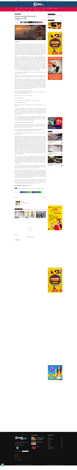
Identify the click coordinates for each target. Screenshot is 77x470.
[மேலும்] (23, 443)
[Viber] (25, 22)
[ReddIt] (41, 22)
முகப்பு (15, 12)
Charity (44, 8)
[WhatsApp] (23, 22)
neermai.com (33, 188)
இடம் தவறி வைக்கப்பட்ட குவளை (54, 164)
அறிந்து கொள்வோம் (18, 10)
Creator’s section (36, 10)
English (21, 8)
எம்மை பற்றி (47, 464)
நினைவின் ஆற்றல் (38, 218)
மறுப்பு (55, 464)
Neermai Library (49, 8)
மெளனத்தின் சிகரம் (52, 141)
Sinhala (16, 8)
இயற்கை (49, 140)
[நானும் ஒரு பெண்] (30, 214)
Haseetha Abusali (50, 154)
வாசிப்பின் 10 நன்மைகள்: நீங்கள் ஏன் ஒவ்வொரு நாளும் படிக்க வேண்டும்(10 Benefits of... (40, 438)
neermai (30, 188)
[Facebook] (15, 0)
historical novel (19, 188)
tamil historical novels (38, 188)
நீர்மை (43, 188)
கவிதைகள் (35, 8)
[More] (44, 22)
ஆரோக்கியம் (56, 8)
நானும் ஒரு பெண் (27, 218)
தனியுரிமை (58, 464)
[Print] (33, 22)
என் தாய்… (37, 446)
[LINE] (27, 22)
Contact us (61, 0)
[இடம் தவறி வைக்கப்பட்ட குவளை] (55, 159)
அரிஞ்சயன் (18, 20)
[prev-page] (15, 220)
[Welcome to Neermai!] (33, 443)
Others (43, 10)
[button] (61, 8)
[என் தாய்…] (33, 447)
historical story (24, 188)
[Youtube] (18, 0)
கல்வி (40, 8)
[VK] (39, 22)
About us (58, 0)
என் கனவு (16, 197)
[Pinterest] (37, 22)
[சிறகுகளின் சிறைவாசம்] (19, 214)
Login (55, 0)
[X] (17, 0)
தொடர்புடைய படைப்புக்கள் (18, 209)
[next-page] (16, 220)
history (27, 188)
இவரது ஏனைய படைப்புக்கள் (26, 209)
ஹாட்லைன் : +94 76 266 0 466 (19, 453)
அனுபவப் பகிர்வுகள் (17, 217)
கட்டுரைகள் (30, 8)
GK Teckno (33, 464)
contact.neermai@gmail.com (23, 456)
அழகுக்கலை (24, 10)
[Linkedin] (35, 22)
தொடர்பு (61, 464)
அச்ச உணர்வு (44, 197)
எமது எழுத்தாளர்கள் (52, 464)
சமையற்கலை (29, 10)
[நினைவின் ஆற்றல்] (41, 214)
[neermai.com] (38, 4)
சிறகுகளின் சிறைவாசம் (17, 218)
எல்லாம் (57, 131)
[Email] (31, 22)
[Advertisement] (55, 87)
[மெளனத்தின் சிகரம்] (55, 137)
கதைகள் (26, 8)
